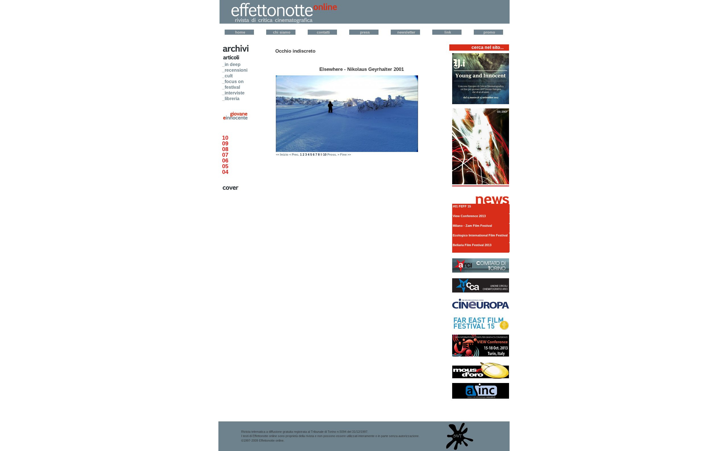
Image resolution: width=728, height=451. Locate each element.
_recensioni (234, 70)
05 (225, 166)
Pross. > (333, 154)
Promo (489, 32)
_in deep (231, 64)
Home (240, 32)
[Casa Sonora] (480, 103)
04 (225, 172)
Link (447, 32)
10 (225, 138)
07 (225, 155)
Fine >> (345, 154)
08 (225, 149)
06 (225, 160)
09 (225, 143)
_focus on (233, 81)
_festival (231, 87)
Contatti (323, 32)
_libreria (230, 98)
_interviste (233, 92)
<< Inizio (282, 154)
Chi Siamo (281, 32)
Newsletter (406, 32)
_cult (227, 75)
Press (365, 32)
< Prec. (294, 154)
